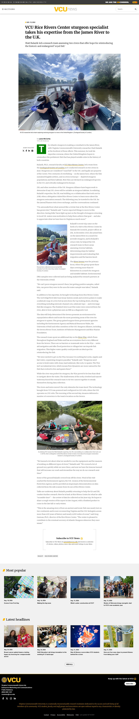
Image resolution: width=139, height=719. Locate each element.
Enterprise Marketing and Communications (17, 687)
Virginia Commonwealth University (24, 2)
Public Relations (7, 690)
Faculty (40, 556)
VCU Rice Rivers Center (74, 165)
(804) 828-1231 (7, 692)
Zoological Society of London (52, 168)
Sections (9, 9)
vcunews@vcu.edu (8, 694)
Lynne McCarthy (44, 139)
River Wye (82, 337)
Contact (46, 715)
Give (134, 2)
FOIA (77, 715)
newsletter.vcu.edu (71, 542)
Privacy (53, 715)
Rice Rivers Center (51, 556)
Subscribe (130, 684)
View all (69, 664)
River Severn (79, 261)
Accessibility (61, 715)
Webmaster (70, 715)
